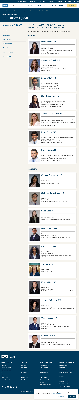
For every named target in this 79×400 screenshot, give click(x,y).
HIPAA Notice (22, 391)
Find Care (29, 5)
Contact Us (60, 1)
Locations (52, 5)
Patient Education (44, 370)
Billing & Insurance (44, 372)
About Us (29, 10)
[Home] (2, 11)
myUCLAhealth (43, 1)
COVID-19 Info (43, 382)
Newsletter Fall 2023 (43, 10)
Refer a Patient (33, 1)
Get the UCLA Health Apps (7, 379)
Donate (51, 1)
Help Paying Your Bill (44, 374)
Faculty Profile (6, 48)
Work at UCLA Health (64, 383)
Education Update (7, 43)
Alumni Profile (6, 31)
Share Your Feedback (6, 367)
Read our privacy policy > (57, 393)
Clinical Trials (24, 379)
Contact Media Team (63, 379)
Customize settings (61, 396)
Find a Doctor (72, 5)
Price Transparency (44, 377)
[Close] (76, 390)
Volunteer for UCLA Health (65, 386)
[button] (22, 1)
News (35, 10)
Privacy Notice (29, 391)
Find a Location (24, 367)
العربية (2, 374)
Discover (61, 5)
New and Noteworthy (8, 52)
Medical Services (24, 377)
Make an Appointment (25, 374)
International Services (6, 370)
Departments (9, 10)
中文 (2, 372)
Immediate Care (24, 370)
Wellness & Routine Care (45, 384)
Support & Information (45, 379)
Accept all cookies (72, 396)
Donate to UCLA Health (64, 381)
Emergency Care (24, 372)
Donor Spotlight (7, 39)
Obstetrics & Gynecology (19, 10)
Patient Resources (41, 5)
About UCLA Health (63, 365)
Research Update (7, 56)
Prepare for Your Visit (44, 365)
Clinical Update (6, 35)
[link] (2, 387)
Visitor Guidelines (44, 367)
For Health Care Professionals (65, 372)
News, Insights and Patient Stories (66, 370)
